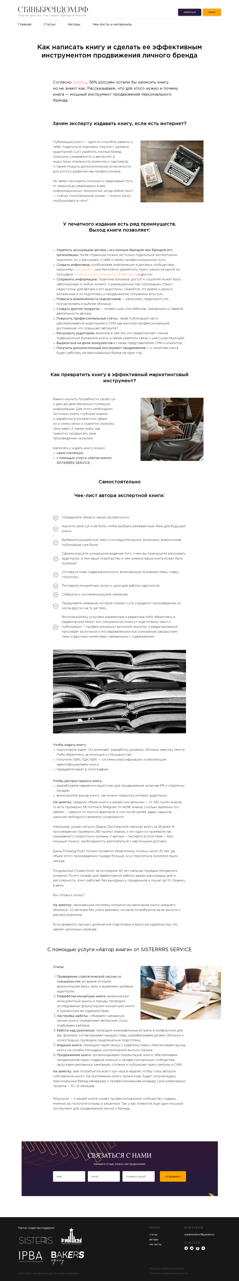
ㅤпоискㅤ (212, 12)
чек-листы (155, 1244)
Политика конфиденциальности (168, 1273)
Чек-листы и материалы (112, 24)
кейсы (152, 1234)
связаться (190, 12)
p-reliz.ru (82, 274)
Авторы (74, 24)
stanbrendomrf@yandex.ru (199, 1234)
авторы (153, 1239)
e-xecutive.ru (83, 269)
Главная (24, 24)
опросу (80, 82)
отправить (173, 1176)
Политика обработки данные (166, 1268)
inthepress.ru (126, 274)
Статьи (49, 24)
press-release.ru (102, 274)
